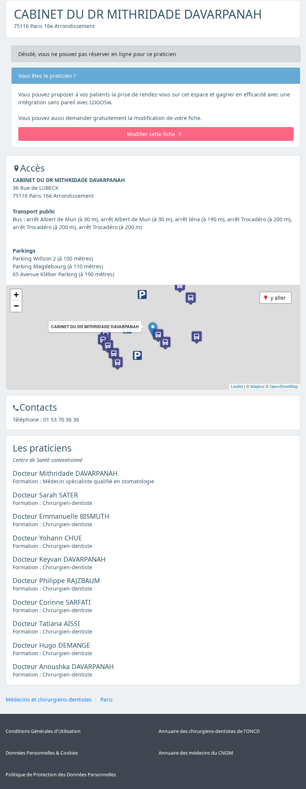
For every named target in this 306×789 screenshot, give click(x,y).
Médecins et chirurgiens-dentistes (49, 699)
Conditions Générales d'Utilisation (43, 731)
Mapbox (257, 386)
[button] (137, 355)
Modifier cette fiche (151, 134)
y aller (278, 297)
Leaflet (237, 386)
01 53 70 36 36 (61, 419)
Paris (106, 699)
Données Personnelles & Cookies (42, 753)
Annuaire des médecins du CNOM (196, 753)
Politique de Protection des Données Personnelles (61, 774)
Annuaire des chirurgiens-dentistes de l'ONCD (209, 731)
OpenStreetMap (284, 386)
